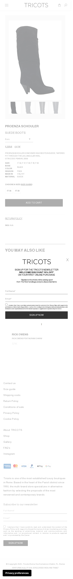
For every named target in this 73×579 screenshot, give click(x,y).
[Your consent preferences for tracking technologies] (17, 573)
